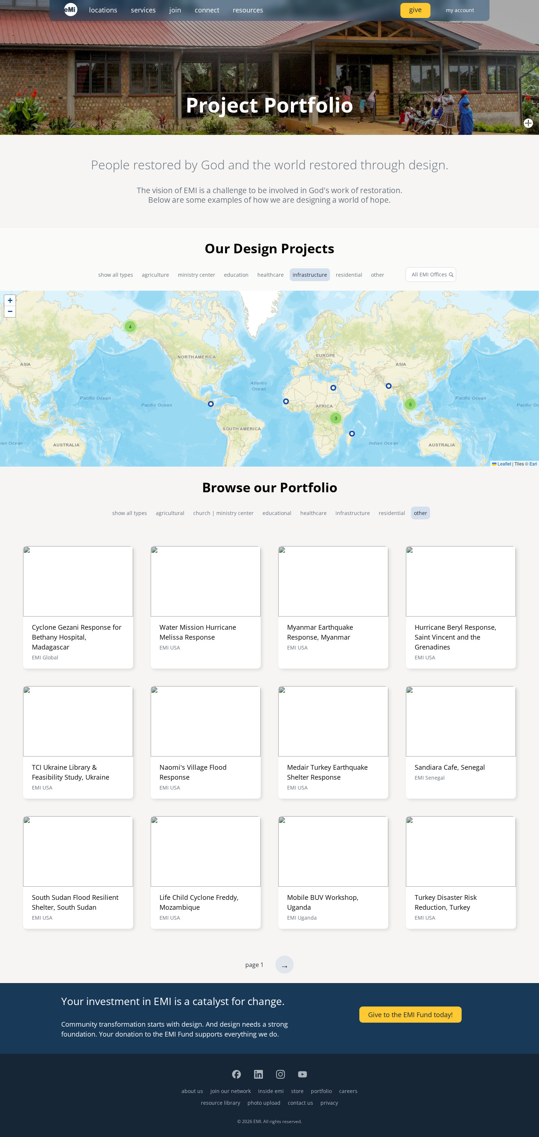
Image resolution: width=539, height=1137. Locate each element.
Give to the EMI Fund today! (410, 1014)
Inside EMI (271, 1091)
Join (175, 9)
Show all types (115, 274)
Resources (248, 9)
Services (143, 9)
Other (377, 274)
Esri (533, 463)
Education (236, 274)
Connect (207, 9)
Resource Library (220, 1102)
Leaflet (503, 463)
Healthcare (270, 274)
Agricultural (170, 512)
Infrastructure (310, 274)
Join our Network (230, 1091)
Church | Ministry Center (223, 512)
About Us (192, 1091)
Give (415, 9)
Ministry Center (196, 274)
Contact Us (300, 1102)
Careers (348, 1091)
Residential (349, 274)
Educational (277, 512)
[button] (130, 326)
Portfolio (321, 1091)
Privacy (329, 1102)
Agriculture (155, 274)
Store (297, 1091)
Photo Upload (263, 1102)
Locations (103, 9)
